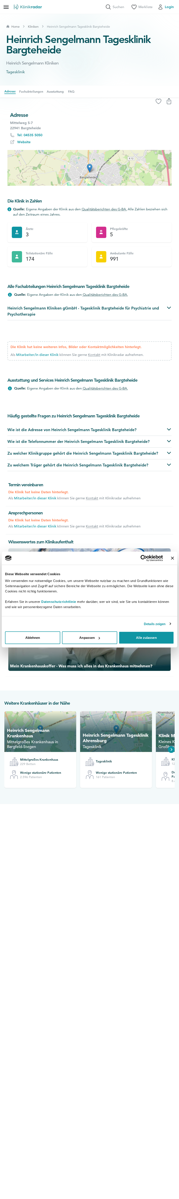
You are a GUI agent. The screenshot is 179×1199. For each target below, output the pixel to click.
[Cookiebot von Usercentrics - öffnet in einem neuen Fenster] (144, 558)
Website (24, 142)
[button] (89, 168)
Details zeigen (154, 624)
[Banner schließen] (172, 558)
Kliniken (33, 27)
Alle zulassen (146, 637)
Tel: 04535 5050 (29, 135)
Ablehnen (32, 637)
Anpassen (87, 637)
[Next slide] (171, 749)
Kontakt (94, 355)
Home (15, 27)
